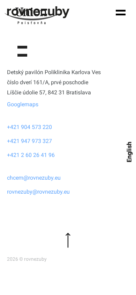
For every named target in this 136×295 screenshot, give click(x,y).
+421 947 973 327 (29, 141)
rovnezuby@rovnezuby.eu (38, 191)
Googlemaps (22, 104)
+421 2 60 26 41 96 (31, 155)
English (129, 152)
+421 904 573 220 (29, 127)
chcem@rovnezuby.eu (34, 177)
